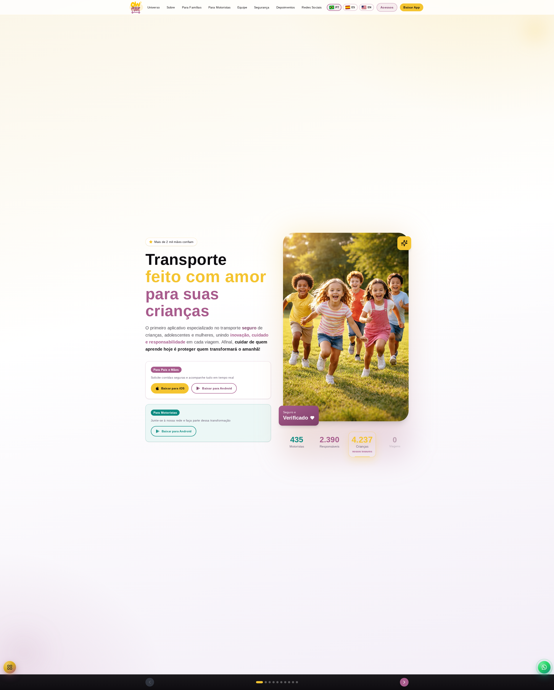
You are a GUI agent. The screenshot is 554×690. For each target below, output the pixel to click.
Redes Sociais (312, 7)
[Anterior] (149, 682)
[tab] (259, 682)
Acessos (386, 7)
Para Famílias (191, 7)
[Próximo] (404, 682)
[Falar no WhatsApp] (544, 667)
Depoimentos (285, 7)
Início (136, 7)
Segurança (261, 7)
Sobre (171, 7)
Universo (153, 7)
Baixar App (411, 7)
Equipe (242, 7)
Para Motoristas (219, 7)
